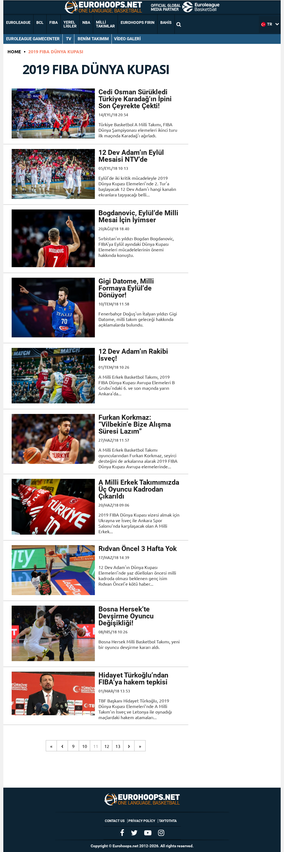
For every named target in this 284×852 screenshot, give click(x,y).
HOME (14, 51)
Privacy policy (141, 821)
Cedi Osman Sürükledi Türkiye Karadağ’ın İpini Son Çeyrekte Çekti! (135, 99)
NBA (86, 22)
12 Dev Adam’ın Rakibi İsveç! (133, 354)
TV (68, 38)
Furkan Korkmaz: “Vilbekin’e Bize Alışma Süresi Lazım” (134, 424)
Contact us (115, 821)
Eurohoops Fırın (137, 22)
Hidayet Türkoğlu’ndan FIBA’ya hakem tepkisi (133, 678)
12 (106, 746)
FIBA (53, 22)
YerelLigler (70, 24)
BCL (40, 22)
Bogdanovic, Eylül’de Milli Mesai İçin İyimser (138, 216)
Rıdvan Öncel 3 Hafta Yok (137, 549)
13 (117, 746)
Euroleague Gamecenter (33, 38)
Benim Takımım (93, 38)
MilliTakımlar (105, 24)
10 (84, 746)
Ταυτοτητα (168, 821)
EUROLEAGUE (18, 22)
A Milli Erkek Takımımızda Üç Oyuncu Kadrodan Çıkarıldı (138, 489)
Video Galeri (127, 38)
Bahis (166, 22)
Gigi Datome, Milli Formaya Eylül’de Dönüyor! (126, 288)
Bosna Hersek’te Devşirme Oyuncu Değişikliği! (126, 616)
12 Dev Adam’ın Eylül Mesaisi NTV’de (131, 155)
